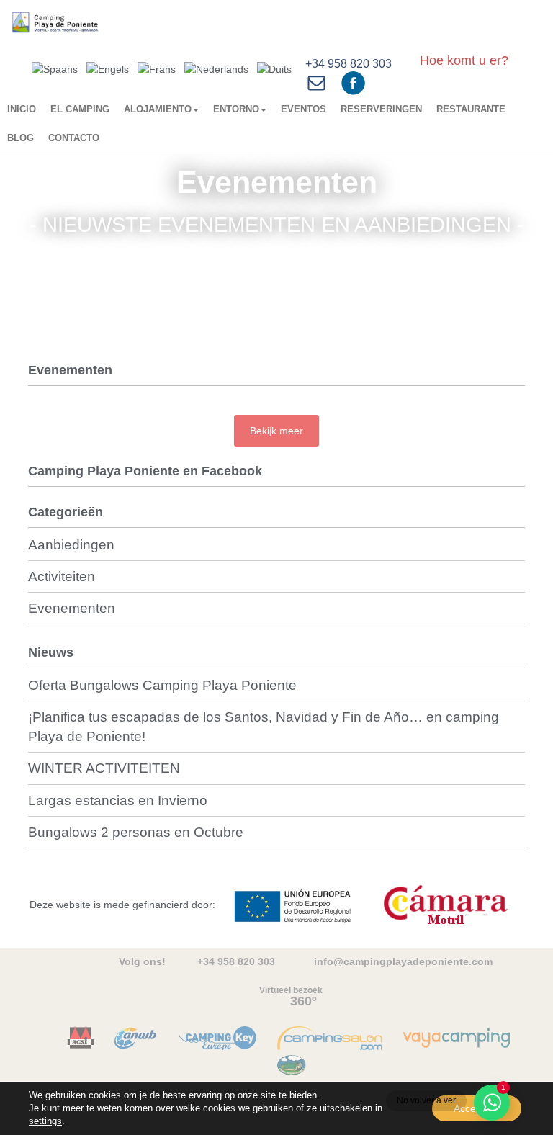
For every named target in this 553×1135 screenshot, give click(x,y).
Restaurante (470, 109)
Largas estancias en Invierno (117, 800)
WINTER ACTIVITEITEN (104, 768)
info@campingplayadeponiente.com (403, 961)
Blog (20, 138)
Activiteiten (61, 576)
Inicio (21, 109)
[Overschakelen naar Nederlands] (216, 68)
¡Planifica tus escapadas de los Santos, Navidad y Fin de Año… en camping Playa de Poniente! (263, 726)
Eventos (303, 109)
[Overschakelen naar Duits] (274, 68)
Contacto (73, 138)
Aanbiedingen (71, 544)
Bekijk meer (276, 430)
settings (45, 1121)
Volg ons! (142, 961)
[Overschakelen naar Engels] (108, 68)
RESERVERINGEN (381, 109)
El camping (79, 109)
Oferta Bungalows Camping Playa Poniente (162, 685)
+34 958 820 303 (348, 64)
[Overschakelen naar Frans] (157, 68)
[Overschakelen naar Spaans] (55, 68)
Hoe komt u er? (464, 60)
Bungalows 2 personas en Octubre (135, 832)
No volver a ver (426, 1100)
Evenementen (71, 608)
